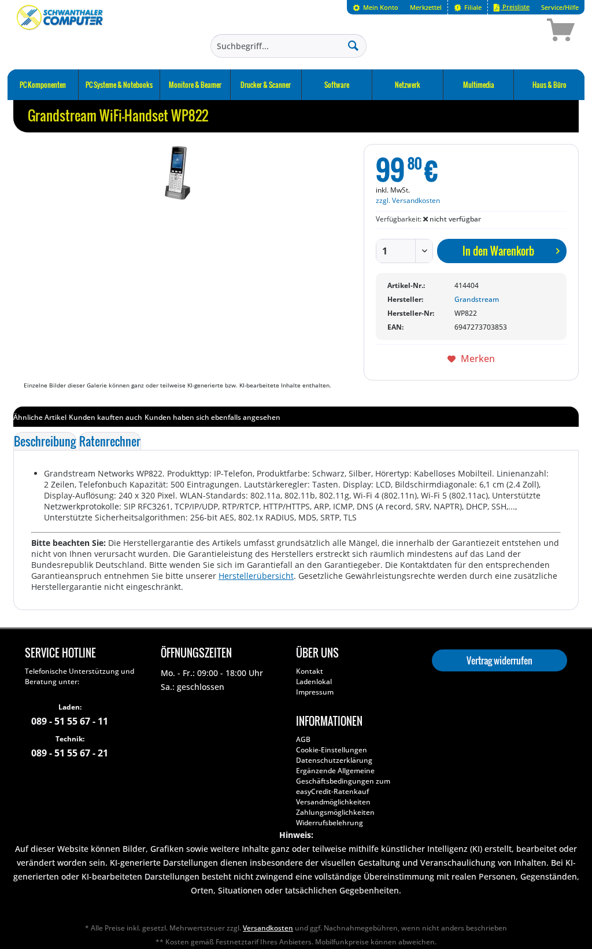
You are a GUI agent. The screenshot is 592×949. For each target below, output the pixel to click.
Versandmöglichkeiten (333, 802)
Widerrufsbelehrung (329, 823)
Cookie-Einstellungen (331, 750)
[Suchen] (353, 45)
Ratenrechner (109, 441)
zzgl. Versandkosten (408, 200)
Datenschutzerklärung (334, 760)
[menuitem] (375, 7)
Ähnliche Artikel (39, 417)
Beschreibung (45, 441)
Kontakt (309, 671)
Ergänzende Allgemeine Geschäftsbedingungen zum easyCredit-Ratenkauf (343, 781)
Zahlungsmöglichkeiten (335, 812)
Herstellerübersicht (256, 575)
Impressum (315, 692)
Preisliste (515, 6)
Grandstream (476, 299)
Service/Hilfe (560, 7)
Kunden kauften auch (105, 417)
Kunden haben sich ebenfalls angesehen (212, 417)
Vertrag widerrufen (499, 660)
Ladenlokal (314, 681)
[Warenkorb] (520, 31)
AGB (303, 739)
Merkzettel (426, 7)
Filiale (472, 7)
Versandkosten (268, 928)
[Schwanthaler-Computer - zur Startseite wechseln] (61, 32)
